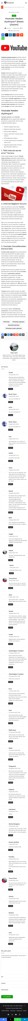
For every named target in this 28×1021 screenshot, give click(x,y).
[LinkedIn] (8, 335)
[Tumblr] (11, 335)
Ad (2, 976)
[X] (5, 335)
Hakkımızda (19, 1010)
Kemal (11, 491)
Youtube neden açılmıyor (14, 328)
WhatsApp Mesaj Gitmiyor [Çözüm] (12, 7)
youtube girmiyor (14, 325)
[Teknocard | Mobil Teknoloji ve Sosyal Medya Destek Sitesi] (9, 2)
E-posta (3, 983)
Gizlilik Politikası (5, 1010)
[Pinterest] (14, 335)
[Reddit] (17, 335)
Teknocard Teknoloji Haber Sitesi (14, 1008)
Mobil (17, 12)
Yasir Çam (9, 28)
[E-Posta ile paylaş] (23, 335)
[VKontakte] (20, 335)
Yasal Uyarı (12, 1010)
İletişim (24, 1010)
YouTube (6, 322)
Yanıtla (10, 389)
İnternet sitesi (4, 989)
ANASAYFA (13, 12)
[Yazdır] (2, 337)
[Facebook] (2, 335)
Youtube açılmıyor (18, 322)
